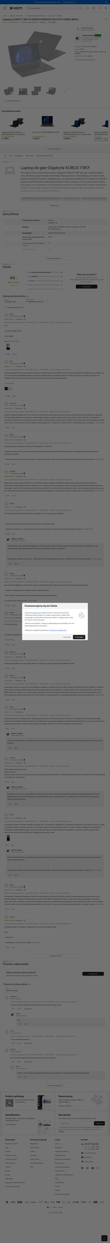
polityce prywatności (58, 630)
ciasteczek (37, 613)
